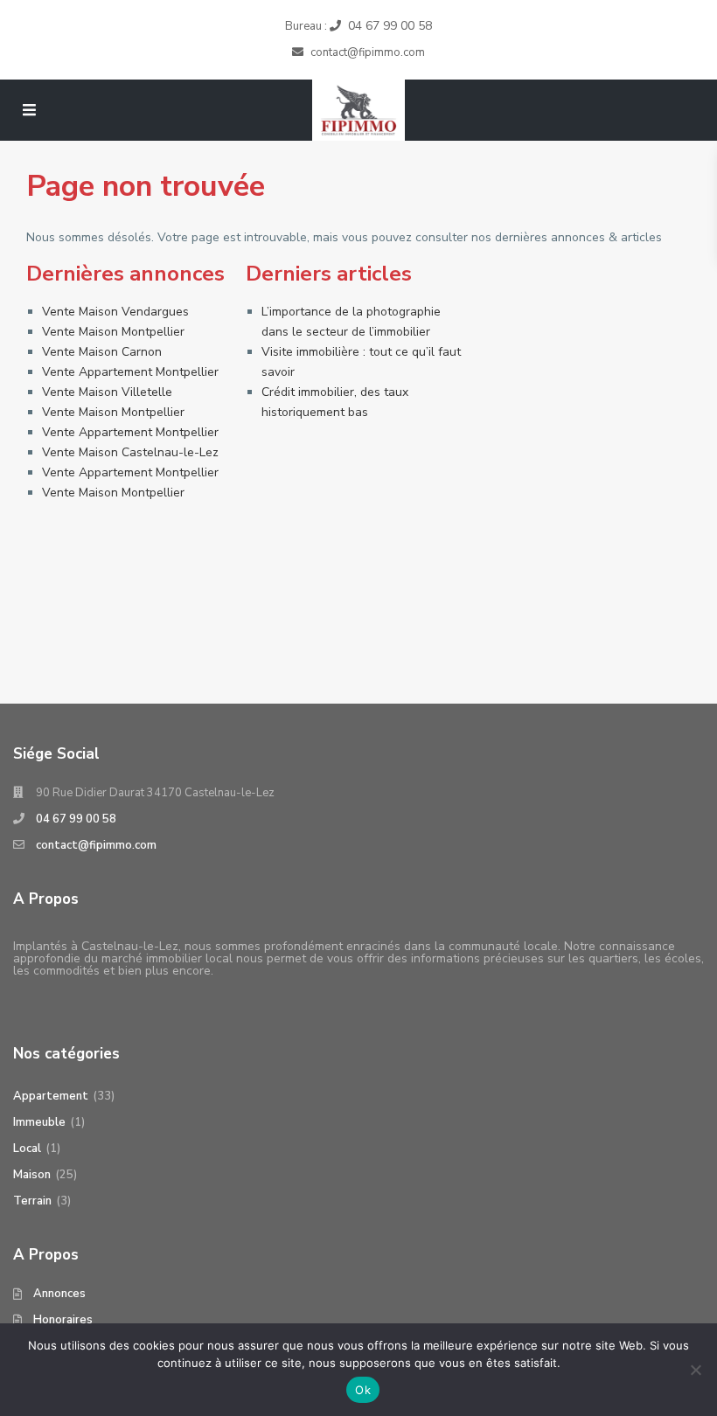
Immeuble (39, 1122)
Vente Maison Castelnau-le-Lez (130, 452)
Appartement (50, 1096)
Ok (363, 1390)
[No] (695, 1369)
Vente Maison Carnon (102, 352)
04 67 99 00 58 (390, 25)
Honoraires (63, 1320)
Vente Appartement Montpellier (130, 372)
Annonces (59, 1293)
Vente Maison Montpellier (113, 331)
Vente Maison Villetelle (107, 392)
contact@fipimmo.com (96, 845)
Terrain (32, 1201)
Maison (32, 1175)
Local (27, 1148)
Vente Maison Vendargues (115, 311)
